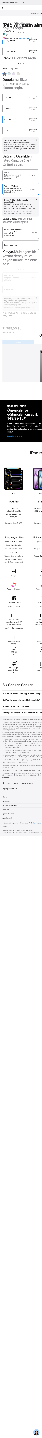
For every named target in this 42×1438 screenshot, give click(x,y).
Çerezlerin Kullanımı (20, 833)
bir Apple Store (31, 823)
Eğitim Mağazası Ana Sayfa (10, 2)
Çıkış (22, 2)
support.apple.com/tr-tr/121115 (27, 741)
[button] (36, 140)
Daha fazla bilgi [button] (26, 38)
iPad (9, 783)
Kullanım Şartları (34, 833)
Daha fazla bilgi (14, 436)
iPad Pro (14, 501)
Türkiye (4, 827)
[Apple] (3, 783)
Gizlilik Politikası (7, 833)
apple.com (5, 777)
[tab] (20, 63)
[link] (36, 1432)
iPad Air (16, 783)
